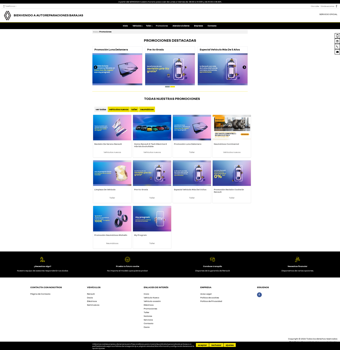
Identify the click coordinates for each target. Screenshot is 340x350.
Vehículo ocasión (152, 301)
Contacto (212, 26)
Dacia (90, 297)
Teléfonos (10, 6)
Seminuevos (93, 305)
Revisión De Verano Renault (108, 144)
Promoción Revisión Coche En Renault (229, 190)
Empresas (198, 26)
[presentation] (95, 67)
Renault (91, 294)
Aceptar (202, 344)
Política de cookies (209, 297)
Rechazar (216, 344)
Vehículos (137, 26)
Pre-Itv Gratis (141, 189)
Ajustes (230, 344)
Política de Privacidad (211, 301)
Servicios (148, 319)
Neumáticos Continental (226, 144)
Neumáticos (147, 109)
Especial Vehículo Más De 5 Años (190, 189)
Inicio (125, 26)
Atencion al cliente (181, 26)
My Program (140, 235)
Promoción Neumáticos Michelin (110, 235)
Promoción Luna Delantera (187, 144)
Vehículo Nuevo (151, 297)
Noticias (148, 316)
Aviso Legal (206, 294)
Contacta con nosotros (46, 287)
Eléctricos (92, 301)
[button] (167, 86)
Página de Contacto (40, 294)
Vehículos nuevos (118, 109)
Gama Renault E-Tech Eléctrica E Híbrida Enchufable (150, 145)
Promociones (162, 26)
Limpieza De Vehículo (105, 189)
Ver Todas (101, 109)
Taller (148, 26)
